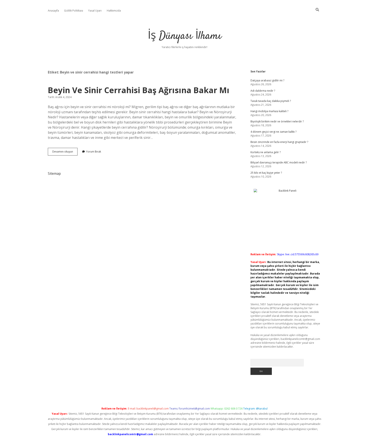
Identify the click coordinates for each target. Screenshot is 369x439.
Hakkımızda (114, 10)
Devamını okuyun (65, 153)
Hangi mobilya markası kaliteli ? (269, 111)
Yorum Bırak (93, 151)
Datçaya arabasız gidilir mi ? (267, 80)
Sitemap (54, 173)
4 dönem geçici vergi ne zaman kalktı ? (273, 132)
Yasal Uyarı (95, 10)
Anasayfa (53, 10)
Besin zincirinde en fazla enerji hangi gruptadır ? (279, 142)
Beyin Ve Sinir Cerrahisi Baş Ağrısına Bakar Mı (138, 90)
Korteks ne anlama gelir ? (265, 152)
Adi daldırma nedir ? (262, 90)
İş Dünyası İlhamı (184, 36)
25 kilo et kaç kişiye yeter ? (266, 173)
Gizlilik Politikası (73, 10)
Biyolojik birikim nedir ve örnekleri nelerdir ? (277, 121)
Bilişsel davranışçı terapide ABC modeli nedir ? (278, 162)
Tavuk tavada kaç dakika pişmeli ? (270, 101)
